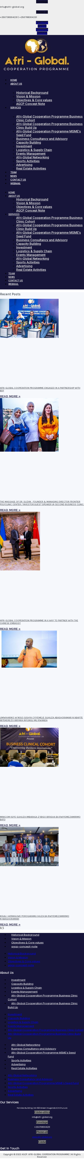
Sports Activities (28, 161)
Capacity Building (28, 142)
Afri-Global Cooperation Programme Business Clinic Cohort (49, 118)
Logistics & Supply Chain (34, 150)
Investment (24, 146)
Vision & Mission (28, 96)
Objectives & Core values (34, 100)
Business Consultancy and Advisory (42, 139)
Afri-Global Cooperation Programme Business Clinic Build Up (49, 126)
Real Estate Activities (31, 168)
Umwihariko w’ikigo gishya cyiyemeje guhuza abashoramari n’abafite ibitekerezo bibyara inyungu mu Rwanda (41, 719)
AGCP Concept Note (30, 104)
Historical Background (32, 93)
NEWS (13, 176)
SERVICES (15, 107)
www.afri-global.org (42, 1137)
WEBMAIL (15, 183)
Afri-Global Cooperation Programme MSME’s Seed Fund (48, 133)
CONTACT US (18, 179)
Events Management (31, 154)
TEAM (13, 172)
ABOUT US (16, 83)
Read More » (10, 396)
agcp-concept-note (24, 946)
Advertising (24, 165)
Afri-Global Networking (32, 157)
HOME (13, 80)
